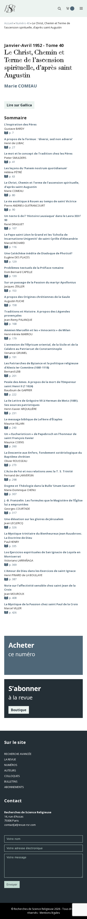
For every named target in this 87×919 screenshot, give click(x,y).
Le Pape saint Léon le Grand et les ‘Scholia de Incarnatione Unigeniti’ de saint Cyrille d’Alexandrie (41, 237)
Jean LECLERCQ (13, 523)
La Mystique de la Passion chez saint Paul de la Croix (41, 604)
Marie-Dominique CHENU (20, 490)
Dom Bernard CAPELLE (18, 272)
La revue (10, 759)
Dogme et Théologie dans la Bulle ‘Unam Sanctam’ (39, 486)
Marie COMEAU (20, 86)
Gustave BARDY (14, 129)
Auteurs (10, 770)
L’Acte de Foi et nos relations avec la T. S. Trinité (38, 471)
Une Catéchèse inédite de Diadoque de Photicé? (38, 253)
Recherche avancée (17, 754)
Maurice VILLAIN (14, 423)
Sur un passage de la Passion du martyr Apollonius (40, 282)
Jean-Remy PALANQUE (18, 320)
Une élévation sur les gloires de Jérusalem (33, 519)
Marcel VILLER (13, 608)
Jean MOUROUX (14, 594)
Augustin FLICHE (14, 301)
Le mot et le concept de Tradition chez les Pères (38, 153)
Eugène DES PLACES (17, 257)
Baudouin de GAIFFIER (18, 390)
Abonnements (14, 787)
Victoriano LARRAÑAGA (18, 560)
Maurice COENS (14, 442)
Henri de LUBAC (14, 143)
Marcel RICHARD (14, 243)
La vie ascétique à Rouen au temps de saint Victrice (40, 201)
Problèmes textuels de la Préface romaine (34, 268)
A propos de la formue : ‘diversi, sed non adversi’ (38, 139)
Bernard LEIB (12, 371)
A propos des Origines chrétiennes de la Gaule (37, 297)
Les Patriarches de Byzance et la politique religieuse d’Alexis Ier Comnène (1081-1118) (41, 365)
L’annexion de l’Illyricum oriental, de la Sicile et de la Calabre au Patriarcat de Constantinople (41, 347)
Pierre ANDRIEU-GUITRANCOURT (24, 205)
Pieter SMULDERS (15, 158)
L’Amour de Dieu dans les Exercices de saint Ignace (40, 571)
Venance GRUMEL (15, 353)
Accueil (8, 23)
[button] (59, 8)
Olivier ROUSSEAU (15, 461)
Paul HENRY (11, 542)
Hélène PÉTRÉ (13, 172)
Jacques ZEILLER (14, 286)
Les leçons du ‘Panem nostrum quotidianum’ (35, 168)
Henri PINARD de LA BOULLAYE (23, 575)
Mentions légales (50, 913)
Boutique (18, 710)
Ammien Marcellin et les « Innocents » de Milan (37, 330)
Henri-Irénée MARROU (18, 334)
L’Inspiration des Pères (20, 124)
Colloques (12, 776)
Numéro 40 (23, 23)
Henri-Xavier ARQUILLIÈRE (20, 409)
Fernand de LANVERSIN (19, 475)
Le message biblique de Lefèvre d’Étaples (33, 419)
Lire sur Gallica (19, 105)
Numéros (10, 765)
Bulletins (11, 781)
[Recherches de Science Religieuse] (9, 8)
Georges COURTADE (17, 509)
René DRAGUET (14, 224)
